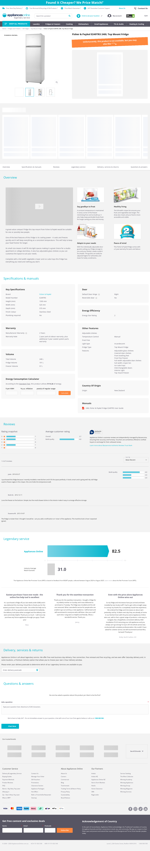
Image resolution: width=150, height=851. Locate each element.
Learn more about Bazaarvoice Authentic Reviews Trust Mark (111, 445)
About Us (122, 8)
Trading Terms (66, 789)
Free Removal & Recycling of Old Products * (44, 8)
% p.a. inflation (27, 388)
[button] (115, 16)
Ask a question (7, 702)
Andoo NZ (94, 777)
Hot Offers (34, 792)
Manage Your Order (37, 777)
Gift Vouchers (35, 780)
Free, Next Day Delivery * (14, 8)
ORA (92, 792)
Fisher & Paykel (45, 294)
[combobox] (136, 460)
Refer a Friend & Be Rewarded (41, 795)
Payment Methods (8, 780)
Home (4, 28)
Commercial (65, 780)
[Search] (69, 16)
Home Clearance (96, 789)
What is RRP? (6, 798)
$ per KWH (10, 388)
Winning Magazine (126, 789)
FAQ (3, 786)
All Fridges (25, 28)
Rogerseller (95, 795)
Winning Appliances (126, 783)
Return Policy (76, 789)
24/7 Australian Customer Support (99, 8)
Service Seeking (125, 773)
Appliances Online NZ (98, 780)
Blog (62, 783)
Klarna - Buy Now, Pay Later (11, 789)
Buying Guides (7, 777)
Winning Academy (126, 780)
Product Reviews (7, 783)
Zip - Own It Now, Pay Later (11, 795)
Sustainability (65, 795)
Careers (63, 777)
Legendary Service (15, 773)
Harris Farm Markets (98, 783)
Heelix (93, 786)
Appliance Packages (37, 789)
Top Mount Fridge (36, 28)
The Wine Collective (126, 777)
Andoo (93, 773)
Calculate (64, 393)
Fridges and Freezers (14, 28)
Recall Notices (65, 798)
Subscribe (65, 830)
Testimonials (65, 786)
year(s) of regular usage (46, 388)
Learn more (109, 580)
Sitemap (34, 798)
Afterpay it (5, 792)
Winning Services (125, 792)
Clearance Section (37, 786)
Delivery (5, 773)
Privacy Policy (65, 792)
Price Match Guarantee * (73, 8)
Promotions (35, 783)
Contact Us (34, 773)
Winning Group (125, 786)
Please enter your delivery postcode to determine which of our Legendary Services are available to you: (41, 664)
